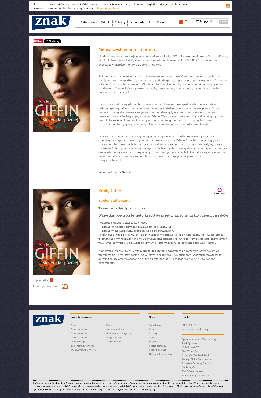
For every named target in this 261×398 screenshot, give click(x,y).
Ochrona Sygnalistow (160, 354)
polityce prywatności (107, 8)
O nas (133, 22)
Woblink (110, 325)
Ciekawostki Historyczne (119, 333)
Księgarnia (154, 341)
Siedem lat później (115, 200)
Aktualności (89, 22)
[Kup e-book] (186, 23)
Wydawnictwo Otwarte (83, 350)
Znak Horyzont (79, 333)
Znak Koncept (78, 341)
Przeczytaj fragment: (46, 286)
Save (39, 41)
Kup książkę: (41, 280)
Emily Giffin (109, 190)
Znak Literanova (79, 329)
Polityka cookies (157, 350)
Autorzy (119, 22)
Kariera (161, 22)
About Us (146, 22)
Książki (105, 22)
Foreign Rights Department (196, 359)
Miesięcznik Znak (115, 329)
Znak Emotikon (79, 337)
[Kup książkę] (181, 23)
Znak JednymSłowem (82, 346)
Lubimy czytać (113, 341)
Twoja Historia (113, 337)
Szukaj (223, 21)
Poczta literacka (157, 346)
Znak (73, 325)
